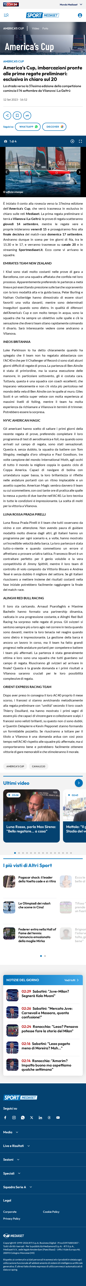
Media (7, 1132)
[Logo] (43, 15)
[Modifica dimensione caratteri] (27, 115)
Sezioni (8, 1159)
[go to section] (79, 783)
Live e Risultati (13, 1146)
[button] (43, 15)
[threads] (49, 1118)
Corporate (9, 1212)
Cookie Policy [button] (51, 1212)
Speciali (8, 1173)
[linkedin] (40, 1118)
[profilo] (80, 15)
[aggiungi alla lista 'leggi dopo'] (17, 115)
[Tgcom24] (11, 4)
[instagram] (14, 1118)
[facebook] (5, 1118)
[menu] (6, 15)
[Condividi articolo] (7, 115)
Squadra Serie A (14, 1187)
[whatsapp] (23, 1118)
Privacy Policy (11, 1218)
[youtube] (58, 1118)
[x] (32, 1118)
